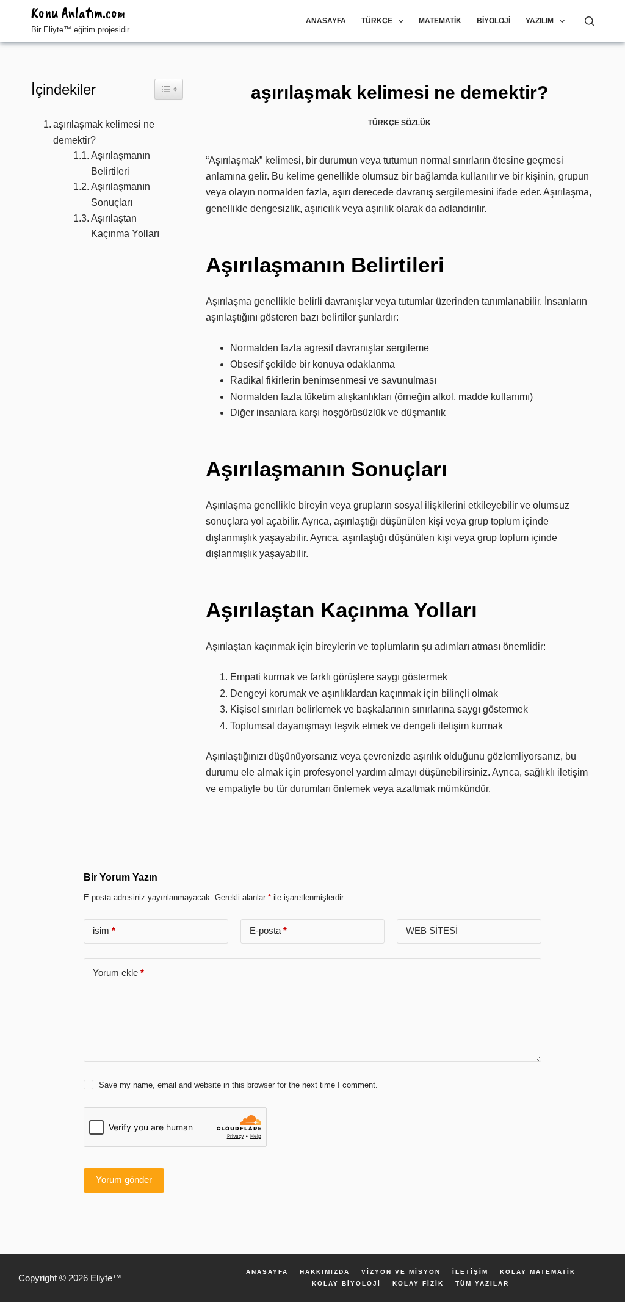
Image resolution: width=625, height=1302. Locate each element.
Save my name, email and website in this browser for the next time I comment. (238, 1084)
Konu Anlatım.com (78, 13)
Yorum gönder (124, 1179)
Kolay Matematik (538, 1272)
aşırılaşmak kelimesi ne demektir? (103, 132)
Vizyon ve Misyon (401, 1272)
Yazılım (540, 20)
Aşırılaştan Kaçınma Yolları (125, 226)
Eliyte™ (105, 1278)
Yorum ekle (118, 972)
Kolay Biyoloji (346, 1284)
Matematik (440, 20)
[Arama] (589, 21)
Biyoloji (493, 20)
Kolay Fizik (418, 1284)
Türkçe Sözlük (399, 122)
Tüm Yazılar (482, 1284)
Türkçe (376, 20)
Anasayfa (326, 20)
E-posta (268, 930)
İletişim (470, 1272)
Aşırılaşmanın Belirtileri (120, 163)
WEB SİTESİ (432, 930)
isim (104, 930)
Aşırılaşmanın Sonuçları (120, 194)
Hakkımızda (325, 1272)
